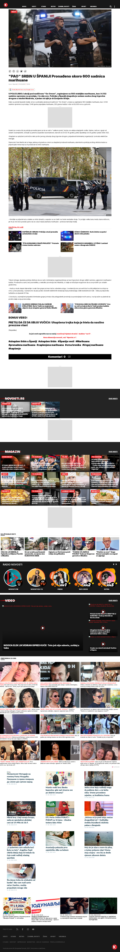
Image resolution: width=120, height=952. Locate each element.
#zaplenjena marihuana (50, 345)
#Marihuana (82, 341)
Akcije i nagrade (42, 942)
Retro (53, 6)
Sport (83, 6)
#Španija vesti (66, 341)
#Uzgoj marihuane (92, 345)
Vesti (34, 6)
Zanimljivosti (63, 6)
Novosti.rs (14, 398)
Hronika (93, 6)
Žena (74, 6)
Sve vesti (113, 399)
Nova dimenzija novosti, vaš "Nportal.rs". (60, 337)
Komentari (57, 356)
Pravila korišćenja (57, 942)
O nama (5, 942)
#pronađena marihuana (22, 345)
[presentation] (114, 564)
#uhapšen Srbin (47, 341)
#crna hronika (73, 345)
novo (24, 6)
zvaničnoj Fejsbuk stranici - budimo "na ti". (73, 334)
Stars (43, 6)
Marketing (31, 942)
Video (10, 600)
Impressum (21, 942)
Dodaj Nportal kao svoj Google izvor (23, 89)
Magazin (12, 452)
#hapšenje (15, 348)
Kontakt (13, 942)
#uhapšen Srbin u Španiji (23, 341)
